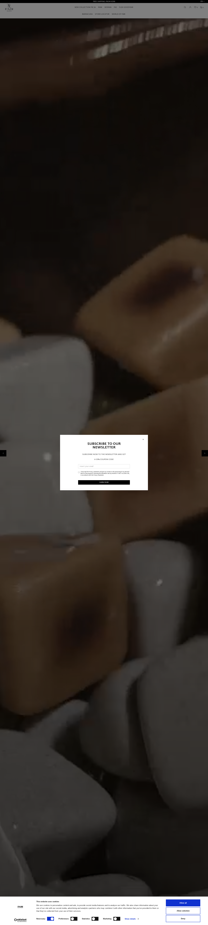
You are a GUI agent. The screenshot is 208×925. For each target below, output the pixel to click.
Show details (130, 919)
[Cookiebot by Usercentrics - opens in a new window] (20, 920)
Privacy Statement (94, 472)
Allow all (183, 903)
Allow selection (183, 911)
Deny (183, 919)
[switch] (74, 919)
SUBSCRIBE (104, 482)
